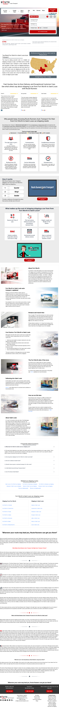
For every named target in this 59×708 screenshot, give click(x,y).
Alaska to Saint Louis (35, 505)
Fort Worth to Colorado (7, 505)
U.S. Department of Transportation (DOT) (38, 125)
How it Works (22, 11)
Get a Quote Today (52, 10)
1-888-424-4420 (29, 691)
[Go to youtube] (5, 700)
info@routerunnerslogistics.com (22, 700)
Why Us (29, 11)
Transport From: (34, 19)
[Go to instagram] (7, 700)
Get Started (9, 691)
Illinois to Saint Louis (35, 521)
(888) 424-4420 (34, 16)
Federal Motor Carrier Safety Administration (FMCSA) (15, 126)
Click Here (49, 691)
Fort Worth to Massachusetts (8, 524)
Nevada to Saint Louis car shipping (45, 486)
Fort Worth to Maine (6, 521)
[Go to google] (12, 700)
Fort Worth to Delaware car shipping (46, 484)
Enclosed (45, 27)
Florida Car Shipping (52, 703)
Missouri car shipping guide (35, 488)
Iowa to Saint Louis (35, 524)
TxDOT (31, 371)
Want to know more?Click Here (42, 199)
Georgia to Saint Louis (35, 514)
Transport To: (34, 23)
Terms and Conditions (37, 699)
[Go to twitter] (3, 700)
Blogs (43, 10)
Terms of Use (37, 698)
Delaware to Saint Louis (36, 511)
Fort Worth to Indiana (6, 514)
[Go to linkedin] (9, 700)
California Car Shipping (52, 706)
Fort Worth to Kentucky (7, 518)
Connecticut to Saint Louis (36, 508)
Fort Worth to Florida (6, 511)
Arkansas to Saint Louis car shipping (14, 486)
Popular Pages (14, 11)
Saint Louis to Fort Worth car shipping (13, 484)
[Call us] (49, 13)
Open (40, 27)
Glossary (38, 10)
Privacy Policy (37, 696)
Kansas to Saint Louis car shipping (30, 486)
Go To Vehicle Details (42, 31)
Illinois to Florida (52, 702)
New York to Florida (52, 696)
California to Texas (52, 699)
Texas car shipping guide (23, 488)
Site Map (37, 695)
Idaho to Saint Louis (35, 518)
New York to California (52, 700)
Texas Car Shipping (52, 705)
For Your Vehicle (5, 11)
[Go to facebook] (1, 700)
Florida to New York (52, 698)
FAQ (34, 10)
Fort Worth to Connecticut (7, 508)
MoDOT (7, 387)
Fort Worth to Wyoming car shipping (30, 484)
